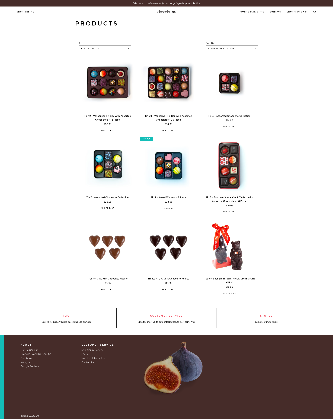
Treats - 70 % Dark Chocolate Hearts (168, 278)
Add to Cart (107, 130)
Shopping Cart (297, 12)
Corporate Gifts (252, 12)
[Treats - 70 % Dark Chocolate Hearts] (168, 246)
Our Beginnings (29, 350)
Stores (266, 316)
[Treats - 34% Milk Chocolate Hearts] (107, 246)
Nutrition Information (93, 358)
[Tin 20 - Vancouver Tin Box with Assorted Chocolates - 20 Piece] (168, 83)
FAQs (84, 354)
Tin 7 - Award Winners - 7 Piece (168, 197)
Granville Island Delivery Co (36, 354)
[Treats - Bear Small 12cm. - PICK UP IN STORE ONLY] (229, 246)
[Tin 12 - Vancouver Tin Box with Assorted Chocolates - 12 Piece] (107, 83)
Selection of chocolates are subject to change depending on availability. (166, 3)
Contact (275, 12)
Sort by (210, 43)
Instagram (26, 362)
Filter (82, 43)
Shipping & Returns (92, 350)
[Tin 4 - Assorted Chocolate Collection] (229, 83)
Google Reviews (30, 366)
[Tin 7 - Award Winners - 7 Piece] (168, 165)
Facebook (26, 358)
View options (229, 293)
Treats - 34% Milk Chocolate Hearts (107, 278)
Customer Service (166, 316)
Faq (66, 316)
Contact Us (87, 362)
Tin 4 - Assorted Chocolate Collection (229, 116)
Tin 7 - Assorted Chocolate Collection (107, 197)
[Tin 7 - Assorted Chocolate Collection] (107, 165)
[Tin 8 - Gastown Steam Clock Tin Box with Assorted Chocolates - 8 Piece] (229, 165)
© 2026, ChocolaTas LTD (30, 416)
